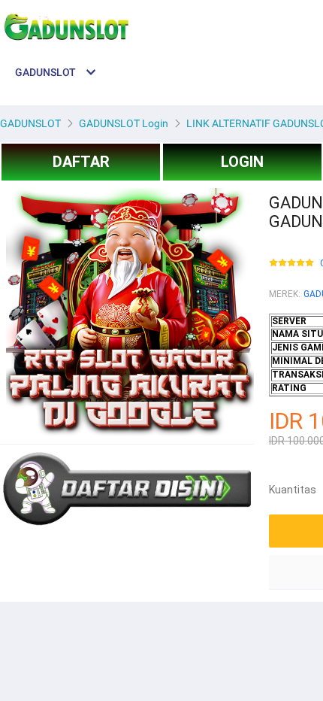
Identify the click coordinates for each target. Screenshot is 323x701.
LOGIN (242, 162)
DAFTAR (81, 162)
